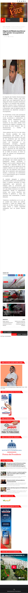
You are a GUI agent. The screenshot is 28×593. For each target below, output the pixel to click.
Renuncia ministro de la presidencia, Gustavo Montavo (16, 480)
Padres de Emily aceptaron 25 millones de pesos (17, 488)
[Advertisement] (14, 49)
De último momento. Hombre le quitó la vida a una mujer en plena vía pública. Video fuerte (16, 474)
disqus (19, 334)
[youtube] (21, 1)
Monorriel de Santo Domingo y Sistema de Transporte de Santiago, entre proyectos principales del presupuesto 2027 (14, 285)
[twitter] (19, 1)
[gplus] (25, 1)
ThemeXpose (18, 591)
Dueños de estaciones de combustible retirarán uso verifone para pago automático (13, 313)
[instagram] (23, 1)
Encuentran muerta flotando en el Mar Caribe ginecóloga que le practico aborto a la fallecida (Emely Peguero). (16, 464)
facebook (24, 334)
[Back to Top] (14, 589)
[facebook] (17, 1)
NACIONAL (8, 26)
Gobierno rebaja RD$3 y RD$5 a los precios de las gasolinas (14, 299)
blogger (14, 334)
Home (4, 26)
